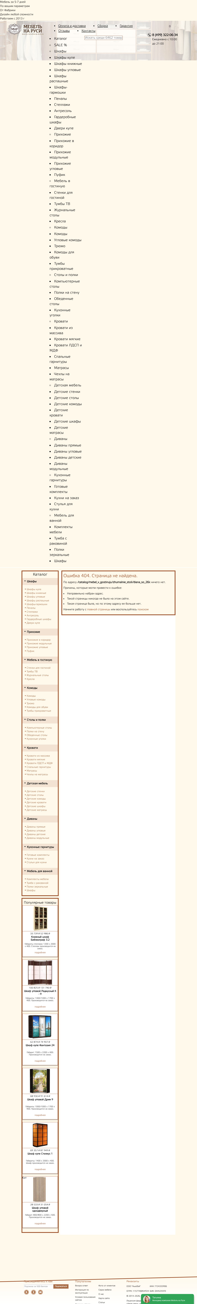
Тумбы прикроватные (39, 710)
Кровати (61, 321)
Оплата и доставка (72, 26)
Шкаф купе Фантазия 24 (40, 1045)
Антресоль (63, 111)
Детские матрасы (37, 810)
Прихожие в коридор (39, 639)
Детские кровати (36, 802)
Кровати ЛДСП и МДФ (40, 763)
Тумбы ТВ (62, 204)
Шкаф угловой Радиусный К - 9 (40, 993)
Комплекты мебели (38, 879)
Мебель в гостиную (39, 660)
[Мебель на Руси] (30, 31)
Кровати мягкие (67, 339)
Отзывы (64, 31)
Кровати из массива (38, 755)
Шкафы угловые (67, 70)
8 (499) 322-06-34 (165, 35)
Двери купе (64, 128)
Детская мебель (67, 385)
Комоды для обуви (37, 707)
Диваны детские (67, 458)
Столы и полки (66, 275)
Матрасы (61, 368)
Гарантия (126, 26)
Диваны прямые (67, 445)
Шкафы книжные (68, 64)
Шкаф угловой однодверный (40, 1209)
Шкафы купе (64, 58)
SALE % (60, 45)
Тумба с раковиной (37, 883)
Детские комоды (68, 404)
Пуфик (59, 175)
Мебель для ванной (39, 871)
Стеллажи (62, 105)
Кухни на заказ (66, 498)
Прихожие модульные (39, 643)
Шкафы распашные (38, 600)
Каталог (60, 39)
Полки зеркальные (37, 886)
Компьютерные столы (39, 727)
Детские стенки (67, 392)
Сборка (103, 26)
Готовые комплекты (38, 855)
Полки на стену (66, 293)
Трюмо (59, 246)
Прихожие (62, 134)
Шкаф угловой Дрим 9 (40, 1099)
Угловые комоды (67, 240)
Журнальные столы (38, 675)
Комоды (60, 227)
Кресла (60, 221)
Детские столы (66, 398)
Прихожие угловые (37, 647)
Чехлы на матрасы (37, 774)
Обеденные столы (37, 735)
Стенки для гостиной (38, 667)
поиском (143, 609)
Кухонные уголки (36, 738)
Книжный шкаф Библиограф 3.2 (40, 938)
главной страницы (98, 609)
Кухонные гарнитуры (40, 847)
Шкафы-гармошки (37, 604)
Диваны (60, 439)
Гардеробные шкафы (39, 619)
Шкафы (60, 51)
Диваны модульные (38, 838)
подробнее (40, 952)
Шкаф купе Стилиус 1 (40, 1153)
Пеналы (60, 99)
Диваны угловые (68, 452)
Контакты (88, 31)
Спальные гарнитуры (39, 767)
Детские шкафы (67, 421)
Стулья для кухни (37, 862)
